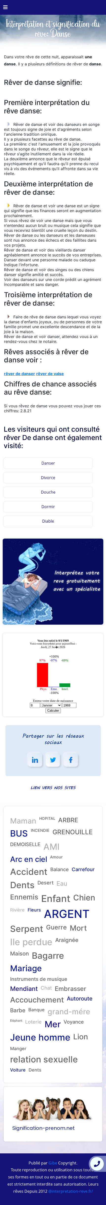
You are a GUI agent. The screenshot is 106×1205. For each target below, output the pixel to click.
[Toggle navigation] (5, 7)
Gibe (52, 1163)
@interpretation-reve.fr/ (70, 1191)
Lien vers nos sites (53, 787)
